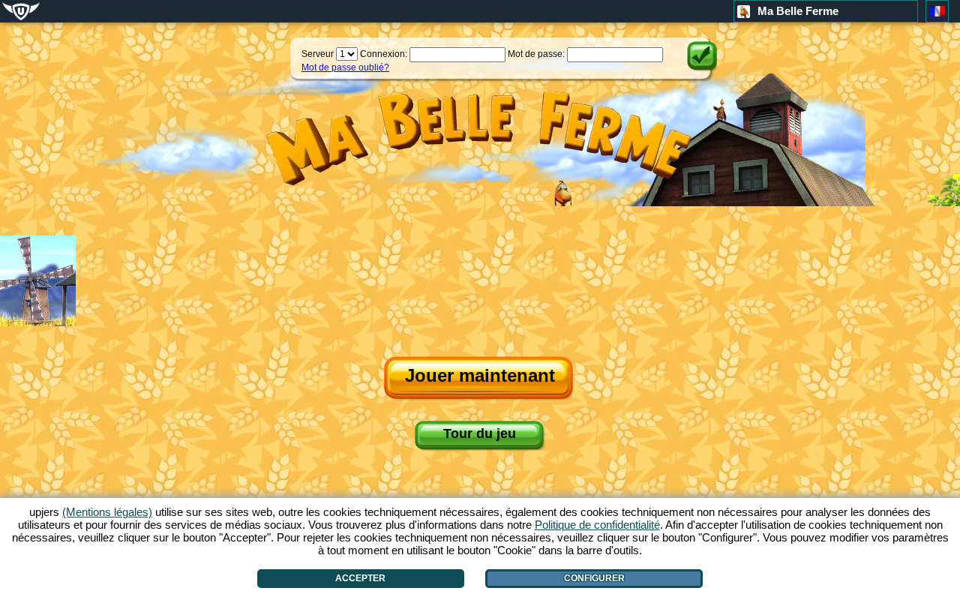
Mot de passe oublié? (345, 67)
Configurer (594, 578)
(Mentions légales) (107, 512)
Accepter (360, 578)
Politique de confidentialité (597, 524)
